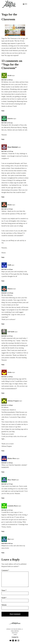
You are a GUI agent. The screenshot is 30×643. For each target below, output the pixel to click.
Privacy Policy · (15, 633)
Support (15, 634)
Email (4, 597)
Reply (3, 110)
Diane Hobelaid (13, 147)
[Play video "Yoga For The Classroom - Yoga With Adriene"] (15, 30)
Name (4, 590)
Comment (5, 570)
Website (4, 605)
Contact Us (15, 637)
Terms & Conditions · (15, 631)
